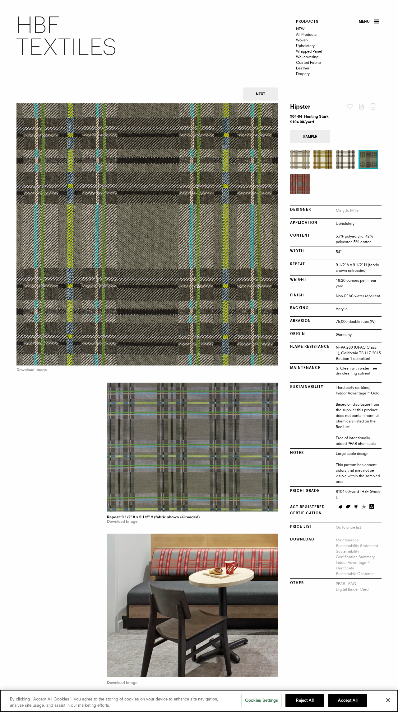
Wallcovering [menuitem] (307, 56)
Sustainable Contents (354, 573)
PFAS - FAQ (346, 583)
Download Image (31, 370)
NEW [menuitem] (300, 28)
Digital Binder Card (352, 589)
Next (260, 94)
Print (376, 108)
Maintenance (347, 540)
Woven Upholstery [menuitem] (305, 43)
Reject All (304, 700)
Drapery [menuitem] (303, 73)
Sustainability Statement (357, 545)
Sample (310, 137)
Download (364, 108)
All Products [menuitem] (306, 34)
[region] (199, 701)
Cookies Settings (261, 700)
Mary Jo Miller (348, 210)
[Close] (388, 700)
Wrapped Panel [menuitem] (309, 51)
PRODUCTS (307, 22)
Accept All (347, 700)
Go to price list (348, 527)
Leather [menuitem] (302, 68)
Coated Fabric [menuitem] (308, 62)
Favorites (353, 107)
